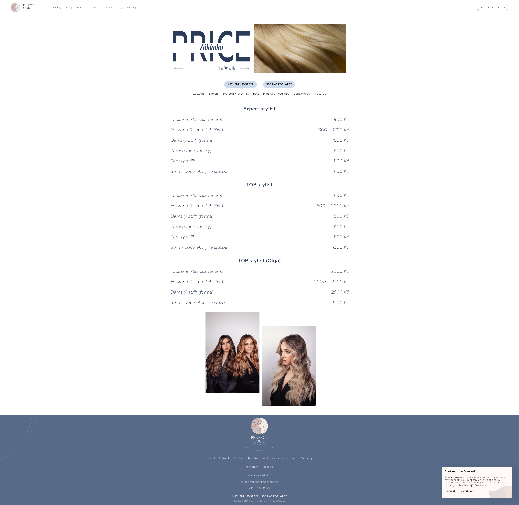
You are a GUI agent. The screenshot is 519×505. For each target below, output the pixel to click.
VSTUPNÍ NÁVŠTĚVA (240, 84)
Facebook (268, 467)
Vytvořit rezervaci (492, 8)
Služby (69, 8)
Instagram (251, 467)
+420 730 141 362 (259, 488)
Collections (107, 8)
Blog (119, 8)
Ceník (94, 8)
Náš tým (81, 8)
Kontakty (132, 8)
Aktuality (56, 8)
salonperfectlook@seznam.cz (259, 482)
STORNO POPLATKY (279, 84)
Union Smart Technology (258, 501)
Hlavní (43, 8)
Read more (481, 485)
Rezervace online (259, 450)
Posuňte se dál (226, 68)
